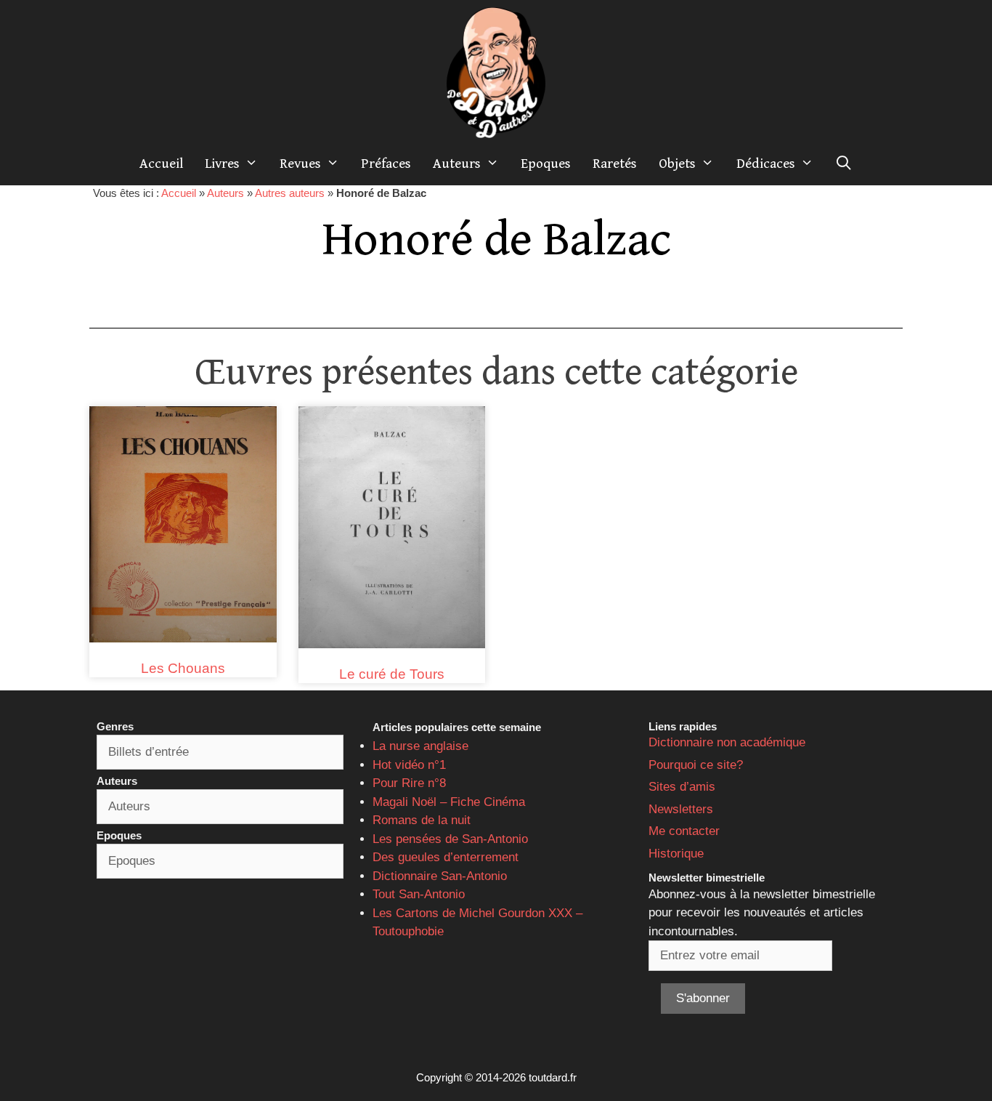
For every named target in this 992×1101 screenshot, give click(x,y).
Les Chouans (183, 668)
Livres (222, 164)
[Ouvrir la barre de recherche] (843, 163)
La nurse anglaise (420, 746)
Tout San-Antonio (419, 894)
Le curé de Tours (391, 674)
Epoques (546, 164)
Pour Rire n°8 (409, 783)
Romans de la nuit (422, 820)
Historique (676, 853)
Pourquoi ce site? (696, 765)
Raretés (615, 164)
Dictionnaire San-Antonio (440, 876)
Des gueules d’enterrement (446, 857)
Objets (677, 164)
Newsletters (681, 809)
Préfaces (386, 164)
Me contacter (684, 831)
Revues (300, 164)
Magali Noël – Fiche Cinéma (449, 802)
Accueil (161, 164)
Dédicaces (765, 164)
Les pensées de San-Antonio (450, 839)
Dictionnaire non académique (727, 742)
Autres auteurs (290, 193)
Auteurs (457, 164)
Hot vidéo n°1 (409, 765)
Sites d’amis (682, 787)
